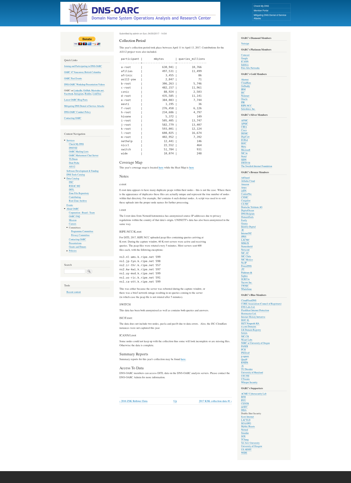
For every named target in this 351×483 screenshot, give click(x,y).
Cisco (244, 130)
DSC (71, 182)
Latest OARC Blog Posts (76, 99)
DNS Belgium (247, 213)
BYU (243, 400)
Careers (72, 223)
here (161, 167)
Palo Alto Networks (250, 67)
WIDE (244, 452)
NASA (244, 333)
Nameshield (246, 246)
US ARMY (246, 449)
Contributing (75, 197)
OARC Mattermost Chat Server (83, 155)
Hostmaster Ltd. (248, 313)
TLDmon (73, 159)
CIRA (244, 126)
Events (70, 205)
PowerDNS (246, 266)
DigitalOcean (247, 210)
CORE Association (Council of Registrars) (261, 303)
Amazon (245, 184)
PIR (243, 102)
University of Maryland (252, 372)
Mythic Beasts (248, 426)
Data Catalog (73, 178)
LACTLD (245, 420)
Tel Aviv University (250, 442)
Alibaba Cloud (248, 181)
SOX (243, 436)
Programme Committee (82, 231)
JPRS (243, 236)
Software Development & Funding (83, 170)
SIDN (243, 159)
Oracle (244, 99)
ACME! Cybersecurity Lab (253, 393)
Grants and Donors (77, 246)
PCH (243, 349)
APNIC (244, 123)
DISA (243, 410)
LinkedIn (78, 90)
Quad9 (244, 359)
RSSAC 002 (74, 185)
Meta (243, 146)
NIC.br (244, 153)
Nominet (245, 95)
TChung (245, 439)
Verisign (245, 43)
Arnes (244, 187)
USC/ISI (245, 375)
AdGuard (245, 177)
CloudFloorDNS (248, 300)
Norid (243, 156)
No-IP (244, 262)
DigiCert (245, 136)
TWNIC (245, 285)
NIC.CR (245, 336)
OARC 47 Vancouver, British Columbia (82, 72)
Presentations (75, 243)
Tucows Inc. (246, 282)
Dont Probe (74, 162)
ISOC (243, 143)
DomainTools (247, 217)
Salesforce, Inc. (248, 108)
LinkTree (97, 93)
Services (71, 140)
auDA (243, 190)
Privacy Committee (80, 235)
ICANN (244, 61)
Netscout (245, 249)
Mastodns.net (97, 90)
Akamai (245, 79)
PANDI (244, 346)
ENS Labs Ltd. (248, 307)
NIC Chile (246, 256)
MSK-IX (245, 243)
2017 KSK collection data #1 (215, 401)
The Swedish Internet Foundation (256, 166)
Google (244, 58)
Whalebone (246, 289)
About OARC (73, 208)
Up (175, 401)
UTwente (245, 379)
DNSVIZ (73, 147)
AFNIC (244, 120)
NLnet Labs (246, 339)
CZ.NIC (245, 203)
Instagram (79, 93)
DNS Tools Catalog (76, 174)
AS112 (72, 166)
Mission (72, 220)
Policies (73, 250)
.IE (242, 230)
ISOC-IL (245, 320)
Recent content (74, 292)
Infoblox (245, 64)
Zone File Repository (79, 193)
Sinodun (245, 433)
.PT (242, 269)
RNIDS (244, 362)
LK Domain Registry (251, 329)
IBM (243, 89)
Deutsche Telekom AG (251, 207)
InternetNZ (246, 233)
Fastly (244, 220)
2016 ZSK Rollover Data (133, 401)
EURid (244, 140)
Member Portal (261, 10)
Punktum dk (246, 272)
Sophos (244, 275)
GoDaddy (245, 86)
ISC (243, 92)
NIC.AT (245, 253)
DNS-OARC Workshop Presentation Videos (84, 84)
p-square (245, 356)
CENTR (245, 403)
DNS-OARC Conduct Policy (77, 112)
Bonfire (88, 93)
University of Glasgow (251, 446)
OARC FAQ (74, 216)
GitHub (86, 90)
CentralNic (246, 194)
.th (242, 365)
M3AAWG (246, 423)
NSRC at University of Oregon (255, 343)
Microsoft (245, 149)
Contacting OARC (72, 118)
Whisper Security (249, 382)
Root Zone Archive (78, 200)
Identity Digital (248, 226)
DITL (71, 189)
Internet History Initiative (253, 316)
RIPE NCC (246, 105)
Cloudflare (246, 82)
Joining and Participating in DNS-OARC (83, 66)
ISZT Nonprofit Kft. (250, 323)
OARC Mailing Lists (78, 151)
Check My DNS (261, 5)
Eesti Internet (247, 416)
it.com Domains (248, 326)
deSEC (244, 406)
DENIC (244, 133)
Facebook (68, 93)
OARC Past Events (73, 78)
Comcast (245, 55)
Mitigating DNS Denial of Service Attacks (270, 16)
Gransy (244, 223)
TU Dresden (246, 369)
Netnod (244, 429)
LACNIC (245, 239)
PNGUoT (245, 352)
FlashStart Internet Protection (255, 310)
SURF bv (245, 279)
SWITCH (245, 162)
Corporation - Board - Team (82, 212)
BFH (243, 397)
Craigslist (245, 200)
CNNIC (244, 197)
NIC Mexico (247, 259)
